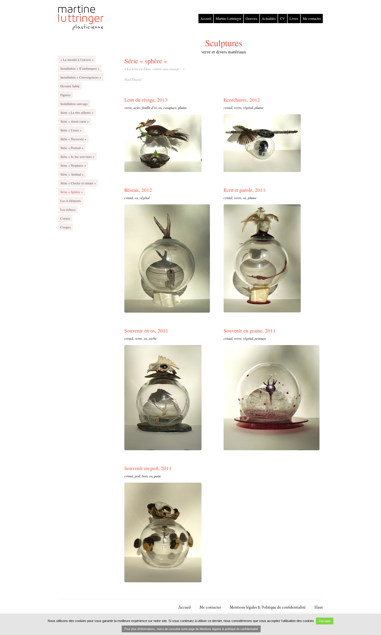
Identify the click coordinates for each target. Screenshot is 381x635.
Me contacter (312, 18)
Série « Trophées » (73, 165)
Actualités (269, 18)
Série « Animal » (72, 174)
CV (282, 18)
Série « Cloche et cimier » (78, 183)
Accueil (205, 18)
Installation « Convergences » (80, 77)
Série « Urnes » (71, 130)
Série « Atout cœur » (74, 121)
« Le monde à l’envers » (77, 59)
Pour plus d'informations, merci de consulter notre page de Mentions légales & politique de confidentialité (191, 629)
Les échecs (67, 209)
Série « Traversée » (73, 139)
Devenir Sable (70, 86)
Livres (293, 18)
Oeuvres (251, 18)
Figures (65, 95)
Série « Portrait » (71, 148)
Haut (318, 607)
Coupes (65, 227)
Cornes (65, 218)
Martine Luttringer (228, 18)
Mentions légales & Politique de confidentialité (268, 607)
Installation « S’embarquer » (79, 68)
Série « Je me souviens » (77, 156)
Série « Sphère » (71, 192)
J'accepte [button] (325, 621)
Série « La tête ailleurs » (76, 112)
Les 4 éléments (70, 200)
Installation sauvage (74, 103)
